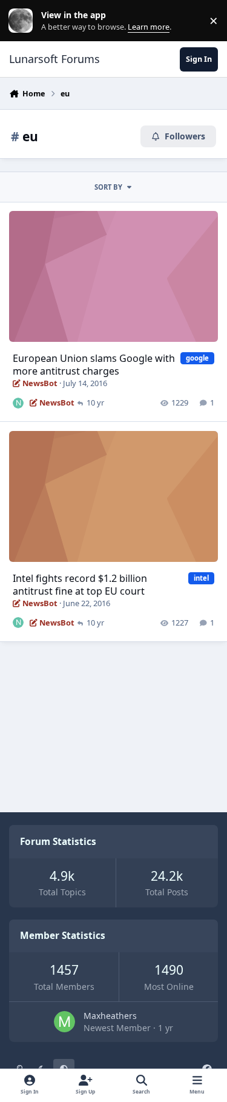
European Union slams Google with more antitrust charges (94, 365)
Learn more (23, 21)
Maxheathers (110, 1015)
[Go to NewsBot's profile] (18, 403)
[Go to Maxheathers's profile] (64, 1021)
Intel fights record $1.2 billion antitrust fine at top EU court (80, 585)
